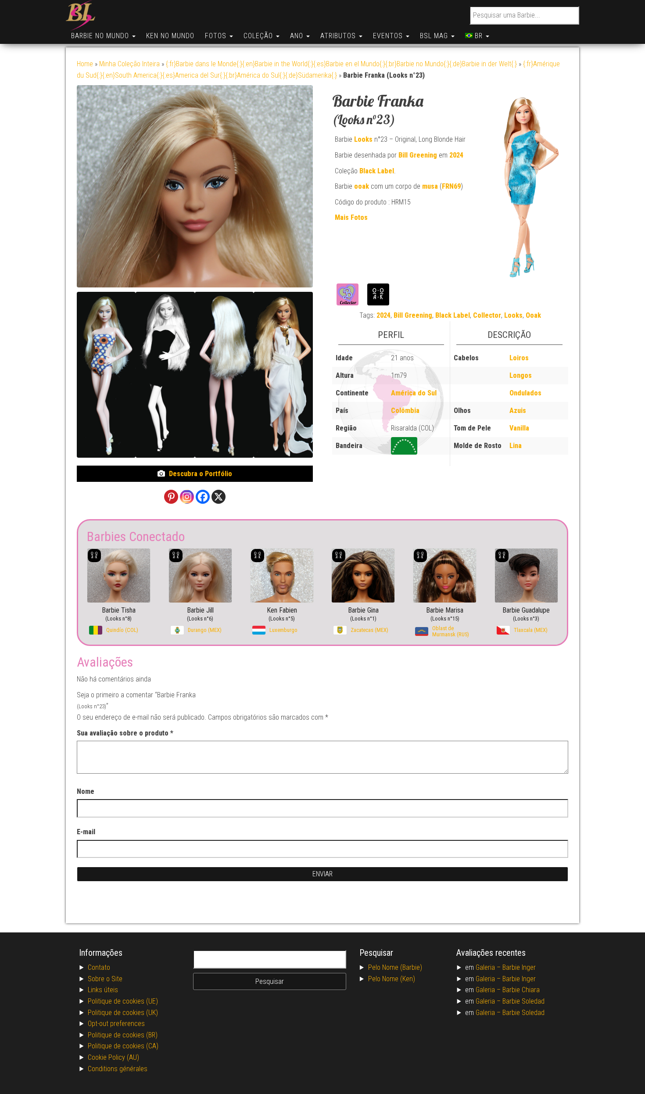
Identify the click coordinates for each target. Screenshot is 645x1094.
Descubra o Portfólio (200, 474)
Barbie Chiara (521, 990)
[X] (218, 497)
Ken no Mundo (170, 36)
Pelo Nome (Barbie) (395, 967)
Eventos (389, 36)
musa (430, 186)
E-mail (86, 832)
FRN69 (451, 186)
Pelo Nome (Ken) (391, 979)
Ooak (533, 315)
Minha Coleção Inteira (129, 64)
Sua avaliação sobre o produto (125, 733)
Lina (515, 445)
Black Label (376, 171)
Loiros (519, 358)
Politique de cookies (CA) (123, 1046)
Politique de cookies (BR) (123, 1035)
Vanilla (519, 428)
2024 (456, 155)
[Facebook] (203, 497)
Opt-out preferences (116, 1023)
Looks (363, 139)
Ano (297, 36)
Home (85, 64)
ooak (361, 186)
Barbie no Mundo (101, 36)
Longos (520, 375)
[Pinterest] (171, 497)
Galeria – (489, 967)
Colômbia (405, 410)
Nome (85, 791)
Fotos (217, 36)
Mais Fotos (351, 217)
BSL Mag (435, 36)
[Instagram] (187, 497)
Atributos (339, 36)
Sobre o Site (105, 979)
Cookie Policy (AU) (113, 1057)
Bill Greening (417, 155)
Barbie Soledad (523, 1001)
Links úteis (103, 990)
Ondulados (525, 393)
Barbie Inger (519, 967)
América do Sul (414, 393)
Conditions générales (117, 1069)
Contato (99, 967)
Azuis (517, 410)
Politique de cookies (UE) (123, 1001)
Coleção (259, 36)
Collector (487, 315)
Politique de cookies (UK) (123, 1012)
